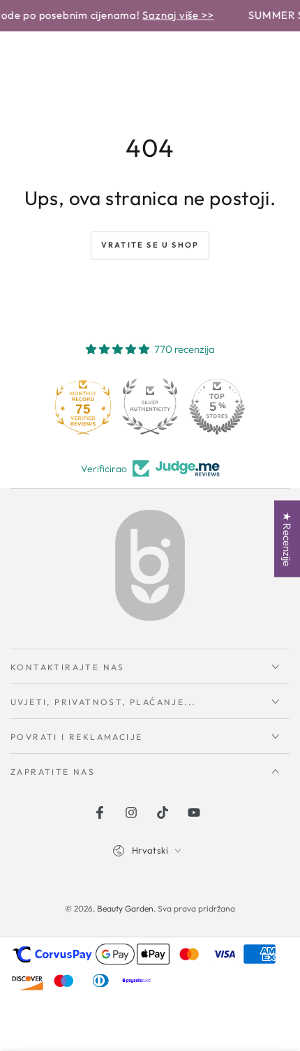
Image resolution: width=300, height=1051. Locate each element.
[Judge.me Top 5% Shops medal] (217, 406)
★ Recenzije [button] (287, 538)
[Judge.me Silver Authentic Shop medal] (150, 406)
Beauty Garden (125, 908)
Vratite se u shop (150, 245)
